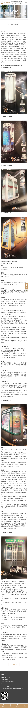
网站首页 (14, 13)
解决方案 (19, 13)
